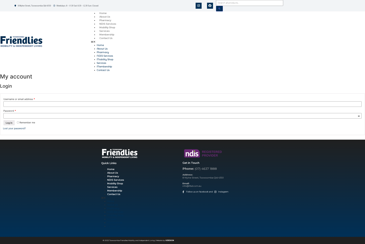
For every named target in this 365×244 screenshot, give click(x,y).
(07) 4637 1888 (199, 168)
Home (103, 13)
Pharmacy (105, 20)
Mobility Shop (107, 27)
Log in (9, 122)
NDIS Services (107, 24)
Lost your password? (14, 128)
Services (104, 31)
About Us (104, 16)
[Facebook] (210, 6)
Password (9, 110)
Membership (106, 34)
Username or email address (19, 99)
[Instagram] (199, 6)
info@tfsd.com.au (191, 184)
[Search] (219, 8)
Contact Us (105, 38)
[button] (228, 41)
